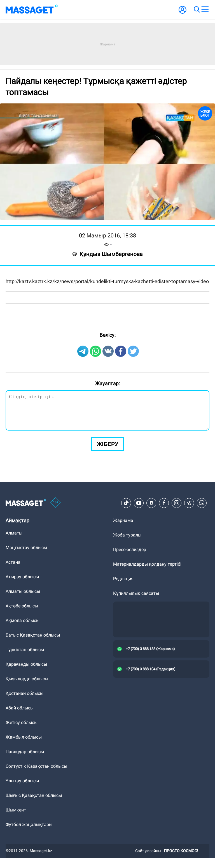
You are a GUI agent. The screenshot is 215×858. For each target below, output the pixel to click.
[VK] (151, 628)
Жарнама (123, 646)
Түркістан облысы (25, 775)
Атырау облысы (22, 702)
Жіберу (107, 569)
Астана (13, 687)
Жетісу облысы (22, 848)
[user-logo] (182, 12)
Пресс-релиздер (129, 675)
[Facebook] (164, 628)
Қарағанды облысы (26, 789)
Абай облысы (20, 833)
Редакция (123, 704)
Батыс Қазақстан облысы (33, 760)
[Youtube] (139, 628)
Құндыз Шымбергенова (111, 254)
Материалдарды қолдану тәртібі (147, 689)
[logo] (32, 9)
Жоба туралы (127, 660)
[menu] (204, 9)
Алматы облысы (23, 717)
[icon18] (55, 628)
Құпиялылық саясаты (136, 718)
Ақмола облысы (22, 746)
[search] (196, 9)
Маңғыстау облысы (26, 673)
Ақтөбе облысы (22, 731)
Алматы (14, 658)
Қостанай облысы (24, 819)
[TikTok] (126, 628)
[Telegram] (189, 628)
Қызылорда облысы (27, 804)
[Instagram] (176, 628)
